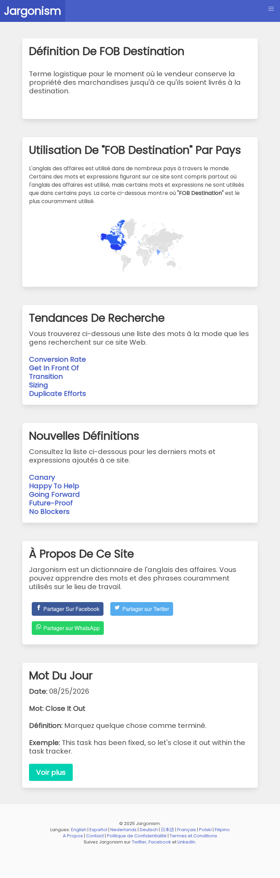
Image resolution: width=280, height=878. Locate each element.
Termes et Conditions (193, 836)
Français (186, 829)
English (78, 829)
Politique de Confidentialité (137, 836)
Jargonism (32, 10)
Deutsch (149, 829)
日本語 (167, 829)
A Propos (73, 836)
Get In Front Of (54, 368)
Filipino (222, 829)
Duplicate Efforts (57, 393)
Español (98, 829)
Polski (205, 829)
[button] (271, 9)
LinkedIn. (187, 842)
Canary (42, 477)
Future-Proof (51, 503)
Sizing (38, 385)
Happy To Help (54, 486)
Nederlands (123, 829)
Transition (46, 376)
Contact (95, 836)
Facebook (160, 842)
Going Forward (54, 494)
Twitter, (140, 842)
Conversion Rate (57, 359)
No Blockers (49, 511)
